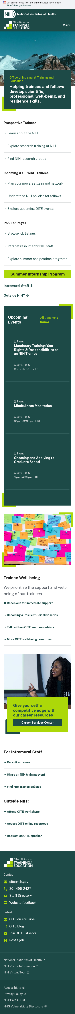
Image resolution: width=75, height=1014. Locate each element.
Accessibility (12, 987)
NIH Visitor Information (19, 966)
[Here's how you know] (37, 4)
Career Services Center (37, 722)
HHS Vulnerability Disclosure (23, 1006)
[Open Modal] (43, 960)
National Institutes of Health (23, 960)
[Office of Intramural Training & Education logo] (16, 25)
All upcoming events (49, 319)
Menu (66, 25)
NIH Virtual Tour (14, 972)
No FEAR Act (12, 1000)
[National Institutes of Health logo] (37, 14)
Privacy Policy (13, 994)
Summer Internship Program (37, 274)
